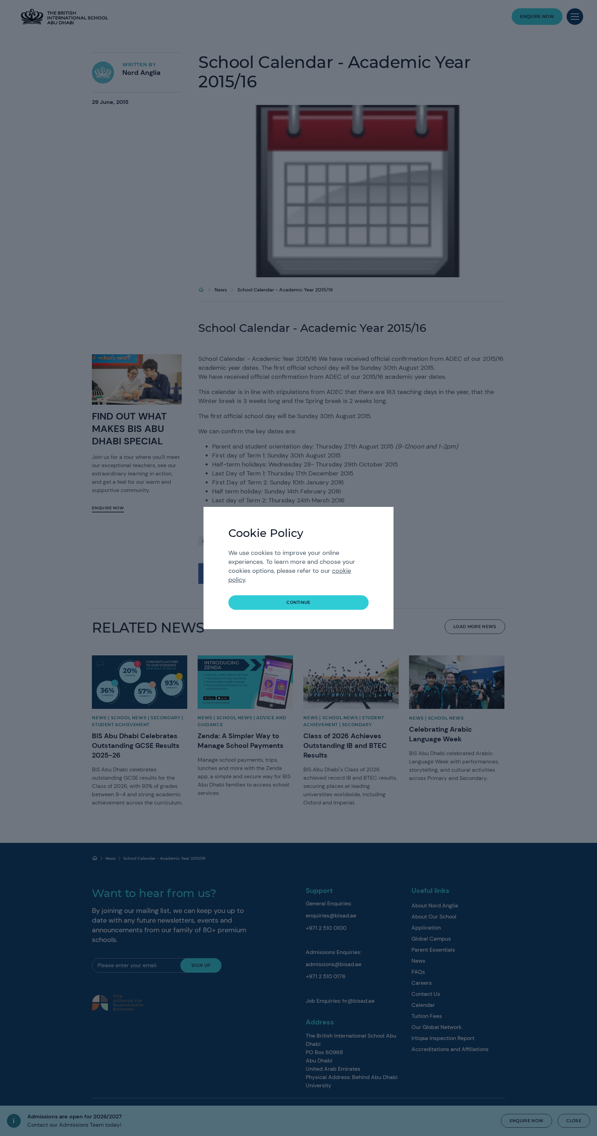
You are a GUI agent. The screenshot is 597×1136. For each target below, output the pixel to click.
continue (298, 602)
